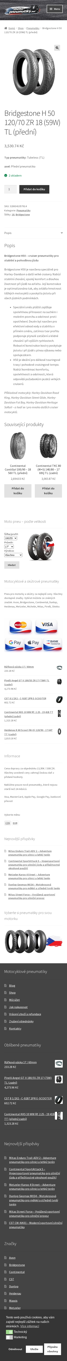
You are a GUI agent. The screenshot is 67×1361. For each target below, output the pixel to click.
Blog (12, 985)
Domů (12, 28)
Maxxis (13, 1300)
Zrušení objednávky (21, 1021)
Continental (17, 1272)
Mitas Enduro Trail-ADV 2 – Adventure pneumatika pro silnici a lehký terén (30, 852)
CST (11, 1279)
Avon (12, 1257)
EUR (15, 823)
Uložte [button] (34, 1349)
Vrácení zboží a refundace (25, 1014)
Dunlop (13, 1286)
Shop (21, 28)
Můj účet (14, 1000)
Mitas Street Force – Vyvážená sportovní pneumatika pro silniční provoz (31, 896)
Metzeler (15, 1308)
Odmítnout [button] (15, 1349)
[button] (57, 48)
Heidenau (15, 1293)
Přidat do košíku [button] (18, 490)
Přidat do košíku (34, 189)
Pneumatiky (32, 28)
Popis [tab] (8, 233)
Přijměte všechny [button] (52, 1349)
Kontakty (15, 1028)
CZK (7, 823)
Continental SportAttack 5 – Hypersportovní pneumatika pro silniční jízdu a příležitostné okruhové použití (34, 864)
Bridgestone (23, 214)
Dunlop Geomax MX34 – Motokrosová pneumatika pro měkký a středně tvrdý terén (34, 886)
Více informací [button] (29, 1326)
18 (13, 214)
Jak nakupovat (18, 1007)
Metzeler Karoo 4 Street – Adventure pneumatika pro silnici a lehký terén (29, 876)
